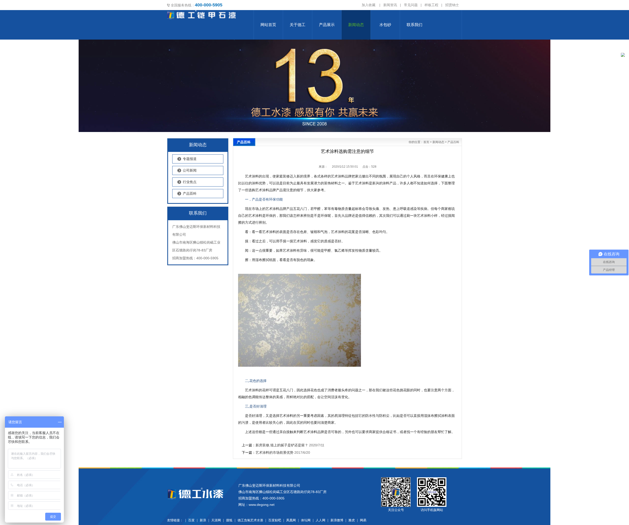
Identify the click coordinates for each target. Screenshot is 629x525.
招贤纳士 (452, 5)
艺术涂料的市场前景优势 (274, 452)
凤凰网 (291, 520)
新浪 (203, 520)
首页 (426, 142)
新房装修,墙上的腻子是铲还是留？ (282, 445)
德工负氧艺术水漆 (250, 520)
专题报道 (190, 159)
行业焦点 (190, 182)
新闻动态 (356, 25)
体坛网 (306, 520)
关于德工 (297, 25)
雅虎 (351, 520)
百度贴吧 (274, 520)
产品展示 (327, 25)
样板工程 (431, 5)
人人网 (320, 520)
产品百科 (190, 193)
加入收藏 (368, 5)
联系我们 (414, 25)
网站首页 (268, 25)
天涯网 (216, 520)
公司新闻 (190, 170)
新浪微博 (336, 520)
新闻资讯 (390, 5)
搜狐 (229, 520)
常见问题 (411, 5)
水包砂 (385, 25)
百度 (191, 520)
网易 (363, 520)
